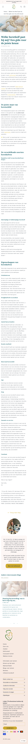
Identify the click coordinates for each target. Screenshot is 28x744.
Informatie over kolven (10, 661)
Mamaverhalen (7, 665)
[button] (3, 6)
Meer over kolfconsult (14, 566)
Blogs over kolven (8, 668)
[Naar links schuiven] (10, 623)
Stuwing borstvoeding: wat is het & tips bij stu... (13, 599)
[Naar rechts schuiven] (17, 623)
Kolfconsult (6, 651)
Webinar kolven (7, 656)
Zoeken (5, 649)
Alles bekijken (4, 577)
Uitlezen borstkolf (8, 673)
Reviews (5, 670)
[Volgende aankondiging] (25, 2)
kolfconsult (12, 75)
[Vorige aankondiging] (2, 2)
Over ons (5, 646)
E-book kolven (11, 94)
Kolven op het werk (9, 663)
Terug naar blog (15, 512)
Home (5, 11)
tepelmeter (7, 132)
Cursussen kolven (8, 653)
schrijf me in (10, 728)
